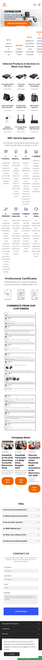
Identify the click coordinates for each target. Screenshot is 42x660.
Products (5, 629)
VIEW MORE (7, 89)
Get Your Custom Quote (17, 23)
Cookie (12, 642)
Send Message (21, 611)
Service (5, 634)
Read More (7, 481)
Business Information (10, 624)
